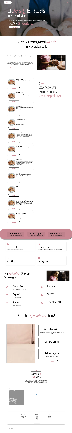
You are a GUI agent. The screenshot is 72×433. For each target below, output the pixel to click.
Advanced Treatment (37, 423)
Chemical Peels (37, 419)
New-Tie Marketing (11, 428)
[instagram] (34, 431)
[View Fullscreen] (9, 389)
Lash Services (36, 418)
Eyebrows (36, 420)
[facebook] (32, 431)
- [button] (9, 387)
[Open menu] (67, 2)
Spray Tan (36, 422)
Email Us (23, 417)
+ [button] (9, 386)
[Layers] (62, 386)
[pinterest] (40, 431)
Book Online (23, 418)
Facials (37, 416)
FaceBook (49, 416)
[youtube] (36, 431)
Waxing (37, 417)
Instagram (49, 417)
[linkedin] (38, 431)
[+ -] (36, 395)
